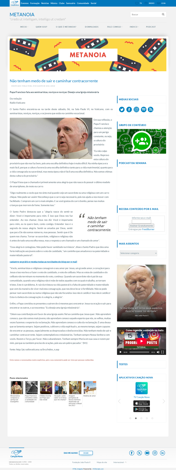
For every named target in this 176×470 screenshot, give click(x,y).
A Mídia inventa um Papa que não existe (45, 398)
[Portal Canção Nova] (15, 3)
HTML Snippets (78, 469)
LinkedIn (162, 453)
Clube (61, 3)
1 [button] (130, 418)
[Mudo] (158, 352)
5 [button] (152, 418)
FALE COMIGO (114, 27)
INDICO (133, 27)
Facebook (132, 453)
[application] (141, 341)
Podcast (151, 27)
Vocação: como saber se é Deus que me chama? (60, 398)
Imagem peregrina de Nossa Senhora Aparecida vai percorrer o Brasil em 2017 (75, 400)
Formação (35, 3)
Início (23, 27)
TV (141, 3)
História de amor (89, 396)
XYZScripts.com (98, 469)
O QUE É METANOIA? (66, 27)
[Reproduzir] (120, 352)
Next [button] (163, 401)
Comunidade (83, 3)
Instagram (155, 453)
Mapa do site (102, 462)
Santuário (70, 3)
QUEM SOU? (41, 27)
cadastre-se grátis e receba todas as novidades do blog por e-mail (43, 261)
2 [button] (136, 418)
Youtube (147, 453)
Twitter (139, 453)
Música (54, 3)
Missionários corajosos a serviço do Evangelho (15, 399)
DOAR (85, 453)
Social (93, 3)
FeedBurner (148, 229)
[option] (141, 391)
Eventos (25, 3)
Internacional (118, 462)
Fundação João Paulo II (81, 462)
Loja (163, 3)
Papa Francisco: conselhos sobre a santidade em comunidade (31, 399)
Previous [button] (119, 401)
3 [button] (141, 418)
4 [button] (147, 418)
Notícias (45, 3)
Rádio (151, 3)
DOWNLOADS (91, 27)
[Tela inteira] (162, 352)
